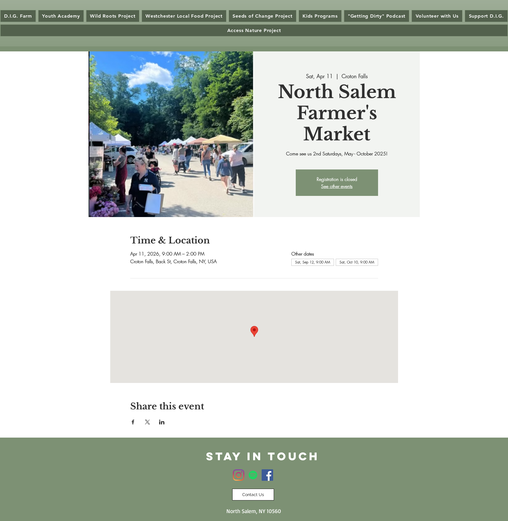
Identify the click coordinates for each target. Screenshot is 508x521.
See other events (336, 186)
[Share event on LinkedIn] (162, 422)
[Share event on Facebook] (133, 422)
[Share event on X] (147, 422)
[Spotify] (253, 475)
